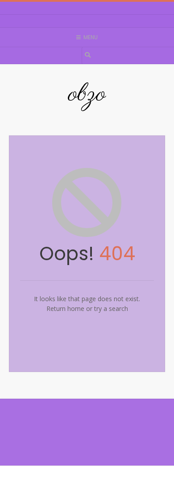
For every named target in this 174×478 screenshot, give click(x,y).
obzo (87, 94)
